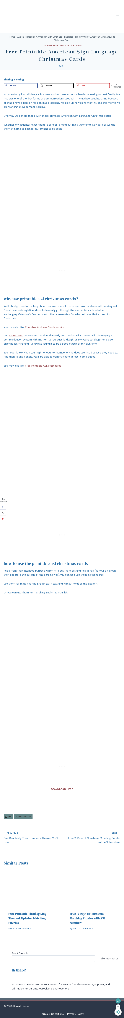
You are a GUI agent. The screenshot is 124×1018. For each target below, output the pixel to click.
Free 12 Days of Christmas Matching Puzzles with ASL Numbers (94, 838)
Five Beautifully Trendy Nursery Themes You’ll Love (31, 838)
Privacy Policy (75, 1014)
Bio (9, 816)
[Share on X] (3, 513)
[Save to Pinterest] (3, 519)
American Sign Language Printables (62, 46)
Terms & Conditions (52, 1014)
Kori (63, 66)
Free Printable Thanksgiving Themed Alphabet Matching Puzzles (27, 918)
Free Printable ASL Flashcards (43, 365)
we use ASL (16, 335)
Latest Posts (24, 816)
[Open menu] (117, 15)
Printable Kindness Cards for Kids (44, 327)
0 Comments (24, 928)
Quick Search (20, 953)
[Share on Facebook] (3, 507)
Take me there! (108, 958)
